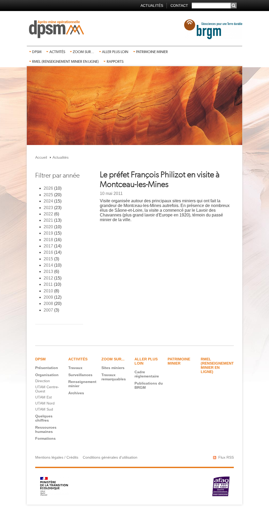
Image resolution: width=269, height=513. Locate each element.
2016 (48, 252)
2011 (48, 284)
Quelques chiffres (44, 418)
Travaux (75, 368)
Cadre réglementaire (146, 374)
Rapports (115, 61)
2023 (48, 207)
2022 (48, 214)
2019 (48, 233)
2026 (48, 188)
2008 (48, 303)
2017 (48, 246)
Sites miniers (113, 368)
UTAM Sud (44, 409)
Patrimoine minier (152, 52)
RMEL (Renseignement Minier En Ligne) (65, 61)
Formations (45, 438)
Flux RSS (226, 457)
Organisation (47, 375)
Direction (42, 381)
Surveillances (80, 375)
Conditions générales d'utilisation (110, 457)
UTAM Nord (45, 403)
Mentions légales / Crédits (56, 457)
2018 (48, 239)
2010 (48, 291)
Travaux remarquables (113, 377)
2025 (48, 195)
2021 (48, 220)
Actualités (152, 5)
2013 (48, 271)
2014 (48, 265)
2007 (48, 310)
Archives (76, 393)
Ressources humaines (45, 429)
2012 (48, 278)
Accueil (41, 157)
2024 (48, 201)
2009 (48, 297)
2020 (48, 227)
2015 (48, 259)
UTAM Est (43, 397)
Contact (179, 5)
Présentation (46, 368)
